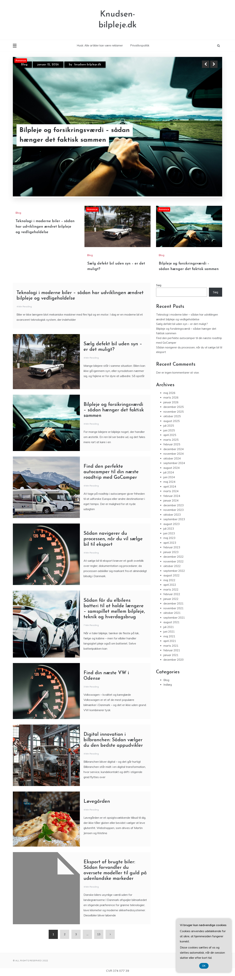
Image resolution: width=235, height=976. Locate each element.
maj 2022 (169, 580)
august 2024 (171, 468)
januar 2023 (170, 552)
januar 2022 (170, 599)
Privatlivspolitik (139, 45)
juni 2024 (169, 477)
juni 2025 (169, 430)
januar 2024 (170, 500)
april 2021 (169, 641)
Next (214, 64)
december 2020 (173, 659)
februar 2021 (171, 650)
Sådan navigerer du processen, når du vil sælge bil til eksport (113, 539)
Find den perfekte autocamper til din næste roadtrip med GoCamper (111, 472)
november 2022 (173, 561)
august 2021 (171, 622)
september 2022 (174, 571)
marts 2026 (170, 397)
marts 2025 (170, 439)
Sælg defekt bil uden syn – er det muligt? (70, 135)
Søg (158, 285)
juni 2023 (169, 533)
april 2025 (169, 435)
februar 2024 (171, 496)
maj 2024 (169, 482)
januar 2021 (170, 655)
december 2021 (173, 603)
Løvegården (97, 801)
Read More (207, 135)
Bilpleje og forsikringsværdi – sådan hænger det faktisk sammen (114, 410)
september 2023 (174, 519)
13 (98, 934)
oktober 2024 (172, 458)
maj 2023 (169, 538)
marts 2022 (170, 589)
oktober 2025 (172, 416)
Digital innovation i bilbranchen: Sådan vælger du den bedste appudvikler (113, 740)
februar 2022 (171, 594)
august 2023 (171, 524)
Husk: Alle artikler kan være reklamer (100, 45)
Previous (205, 64)
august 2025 (171, 421)
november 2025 (173, 411)
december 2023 (173, 505)
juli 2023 (168, 528)
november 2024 (173, 453)
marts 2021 (170, 645)
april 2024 (169, 486)
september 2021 (174, 617)
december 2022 (173, 556)
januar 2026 (170, 402)
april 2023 (169, 542)
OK (204, 965)
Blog (24, 64)
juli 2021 (168, 627)
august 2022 (171, 575)
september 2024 (174, 463)
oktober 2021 (172, 613)
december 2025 (173, 407)
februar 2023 (171, 547)
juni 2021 (169, 631)
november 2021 (173, 608)
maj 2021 (169, 636)
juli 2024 (168, 472)
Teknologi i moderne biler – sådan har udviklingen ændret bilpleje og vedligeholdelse (45, 226)
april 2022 (169, 584)
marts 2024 (170, 491)
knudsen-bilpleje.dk (86, 64)
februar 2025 (171, 444)
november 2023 (173, 510)
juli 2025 (168, 425)
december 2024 (173, 449)
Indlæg (167, 684)
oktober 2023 (172, 514)
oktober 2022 (172, 566)
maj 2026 (169, 393)
